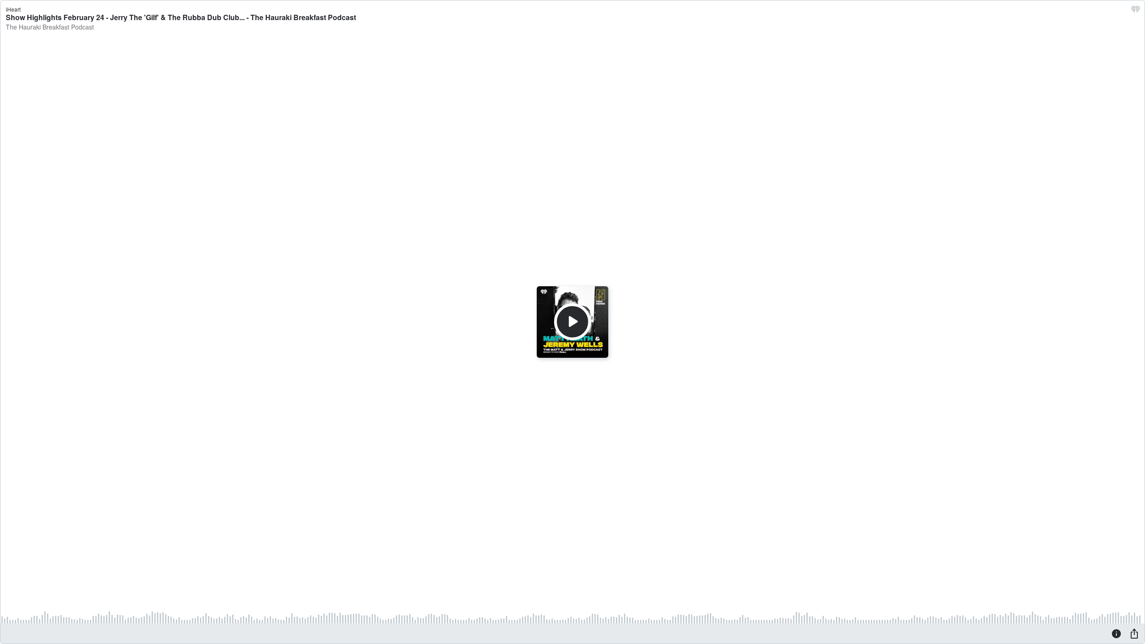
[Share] (1134, 633)
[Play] (572, 322)
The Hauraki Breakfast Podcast (50, 26)
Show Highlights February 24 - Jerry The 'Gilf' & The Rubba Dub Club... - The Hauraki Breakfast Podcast (181, 17)
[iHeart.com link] (1135, 11)
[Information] (1116, 633)
